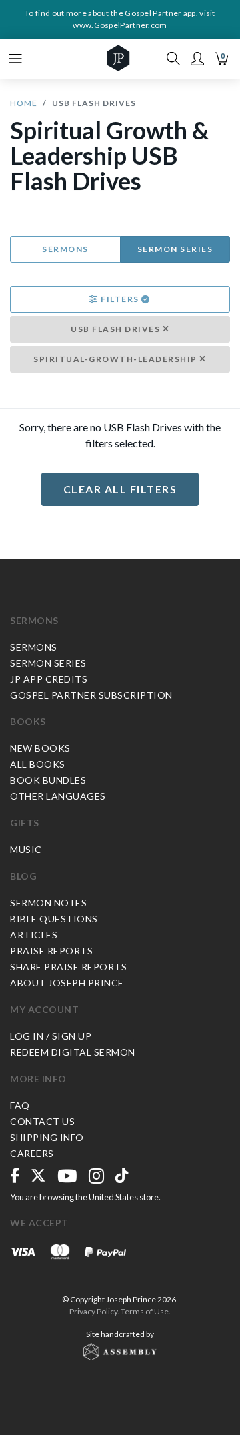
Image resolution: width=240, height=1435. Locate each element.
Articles (33, 934)
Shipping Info (47, 1137)
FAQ (20, 1105)
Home (23, 103)
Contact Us (42, 1121)
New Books (40, 748)
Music (26, 849)
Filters (120, 299)
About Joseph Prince (67, 982)
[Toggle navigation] (15, 58)
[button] (197, 58)
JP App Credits (48, 679)
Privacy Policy (93, 1311)
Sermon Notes (48, 902)
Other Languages (58, 796)
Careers (32, 1153)
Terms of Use (145, 1311)
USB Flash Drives (117, 329)
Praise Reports (51, 950)
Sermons (65, 249)
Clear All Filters (120, 489)
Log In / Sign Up (50, 1036)
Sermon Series (175, 249)
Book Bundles (48, 780)
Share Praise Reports (68, 966)
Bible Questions (54, 918)
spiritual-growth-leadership (116, 359)
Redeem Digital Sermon (72, 1052)
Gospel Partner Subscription (91, 695)
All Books (37, 764)
